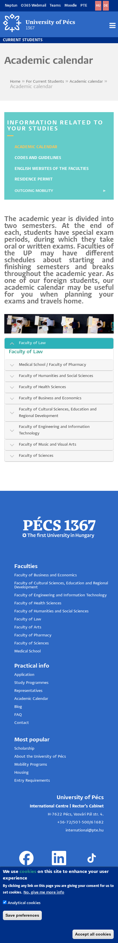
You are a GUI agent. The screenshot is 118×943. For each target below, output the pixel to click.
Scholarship (24, 749)
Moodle (70, 5)
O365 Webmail (33, 5)
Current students (22, 40)
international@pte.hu (85, 830)
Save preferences (22, 915)
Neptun (11, 5)
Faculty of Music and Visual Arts (47, 444)
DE (106, 5)
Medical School (27, 651)
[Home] (39, 22)
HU (98, 5)
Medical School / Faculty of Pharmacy (52, 365)
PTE (83, 5)
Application (24, 675)
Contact (21, 723)
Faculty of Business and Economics (50, 398)
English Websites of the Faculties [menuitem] (51, 169)
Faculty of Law (32, 343)
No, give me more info (43, 892)
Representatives (28, 691)
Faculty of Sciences (36, 456)
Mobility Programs (30, 765)
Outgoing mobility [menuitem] (31, 193)
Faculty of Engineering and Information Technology (54, 430)
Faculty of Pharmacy (33, 635)
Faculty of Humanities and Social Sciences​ (56, 376)
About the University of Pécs (40, 757)
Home (15, 82)
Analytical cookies (24, 903)
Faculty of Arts (27, 627)
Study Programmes (31, 683)
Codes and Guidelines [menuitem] (38, 158)
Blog (18, 707)
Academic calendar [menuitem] (36, 147)
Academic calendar (86, 82)
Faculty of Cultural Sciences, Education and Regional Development (58, 413)
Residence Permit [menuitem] (34, 179)
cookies (27, 871)
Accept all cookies (93, 934)
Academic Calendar (31, 699)
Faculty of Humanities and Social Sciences (51, 611)
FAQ (18, 715)
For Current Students (45, 82)
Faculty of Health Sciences (42, 387)
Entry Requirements (32, 781)
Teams (55, 5)
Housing (21, 773)
